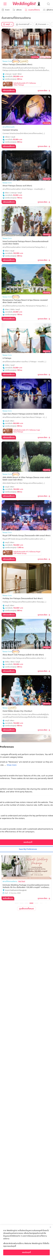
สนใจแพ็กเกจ (8, 898)
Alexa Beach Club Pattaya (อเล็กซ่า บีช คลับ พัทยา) (23, 655)
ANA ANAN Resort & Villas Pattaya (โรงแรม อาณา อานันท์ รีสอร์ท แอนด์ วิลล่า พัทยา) (26, 478)
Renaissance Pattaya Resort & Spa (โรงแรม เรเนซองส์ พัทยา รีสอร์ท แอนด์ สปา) (25, 301)
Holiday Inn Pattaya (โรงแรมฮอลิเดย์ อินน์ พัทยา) (23, 598)
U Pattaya (7, 358)
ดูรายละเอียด (42, 90)
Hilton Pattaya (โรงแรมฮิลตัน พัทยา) (17, 64)
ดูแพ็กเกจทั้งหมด (26, 908)
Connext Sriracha (10, 130)
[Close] (50, 1227)
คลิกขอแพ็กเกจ (9, 90)
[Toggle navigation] (5, 3)
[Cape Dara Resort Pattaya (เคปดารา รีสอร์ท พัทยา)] (26, 394)
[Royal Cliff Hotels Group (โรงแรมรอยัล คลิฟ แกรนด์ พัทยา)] (26, 515)
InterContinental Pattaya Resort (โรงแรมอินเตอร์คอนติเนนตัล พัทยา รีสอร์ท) (25, 242)
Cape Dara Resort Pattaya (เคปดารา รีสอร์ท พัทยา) (23, 414)
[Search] (48, 4)
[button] (2, 876)
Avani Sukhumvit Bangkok (16, 890)
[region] (26, 1241)
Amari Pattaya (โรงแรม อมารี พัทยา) (17, 186)
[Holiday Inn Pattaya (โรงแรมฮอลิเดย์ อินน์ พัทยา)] (26, 578)
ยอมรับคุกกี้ (26, 1252)
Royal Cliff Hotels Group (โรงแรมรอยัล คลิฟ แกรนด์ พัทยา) (26, 535)
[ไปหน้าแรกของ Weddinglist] (27, 4)
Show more (11, 765)
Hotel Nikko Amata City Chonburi (17, 711)
